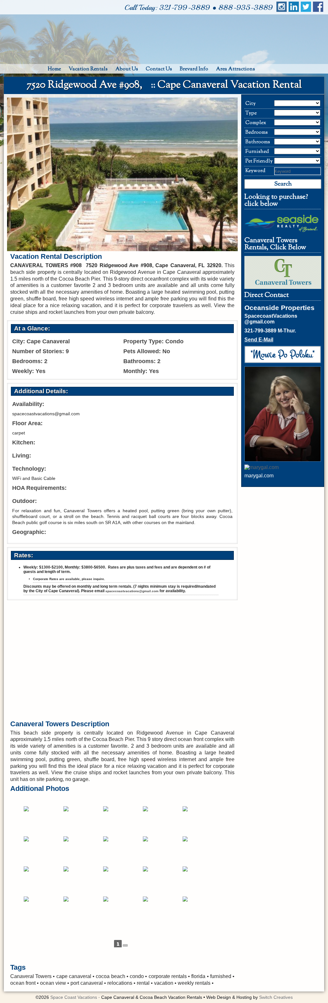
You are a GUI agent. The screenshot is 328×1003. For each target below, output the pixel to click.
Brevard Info (194, 69)
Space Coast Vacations (73, 997)
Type (251, 113)
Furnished (257, 151)
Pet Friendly (259, 161)
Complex (255, 123)
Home (54, 69)
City (250, 103)
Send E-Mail (258, 339)
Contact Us (159, 69)
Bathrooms (257, 142)
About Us (126, 69)
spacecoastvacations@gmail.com (132, 591)
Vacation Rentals (88, 69)
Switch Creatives (276, 997)
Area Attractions (235, 69)
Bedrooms (256, 132)
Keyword (255, 171)
